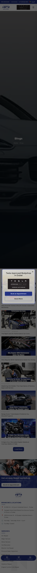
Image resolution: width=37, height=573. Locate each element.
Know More (18, 299)
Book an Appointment (18, 293)
